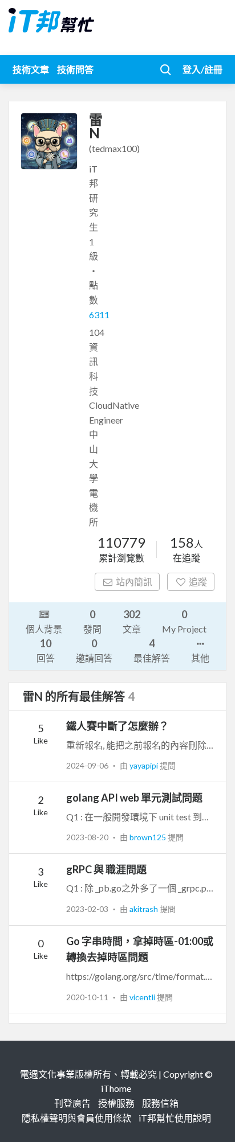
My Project (184, 621)
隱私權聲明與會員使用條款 (76, 1117)
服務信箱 (160, 1103)
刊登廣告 (72, 1103)
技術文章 (31, 69)
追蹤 (198, 581)
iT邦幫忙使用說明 (175, 1117)
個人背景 (44, 628)
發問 (92, 621)
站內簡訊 (134, 581)
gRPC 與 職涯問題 (106, 869)
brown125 (148, 837)
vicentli (143, 997)
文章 (132, 621)
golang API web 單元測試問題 (134, 797)
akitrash (144, 909)
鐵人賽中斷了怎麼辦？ (117, 726)
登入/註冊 (202, 69)
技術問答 (75, 69)
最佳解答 (151, 650)
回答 (46, 650)
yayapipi (144, 765)
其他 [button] (200, 657)
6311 (99, 314)
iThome (116, 1088)
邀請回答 (94, 650)
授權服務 (116, 1103)
